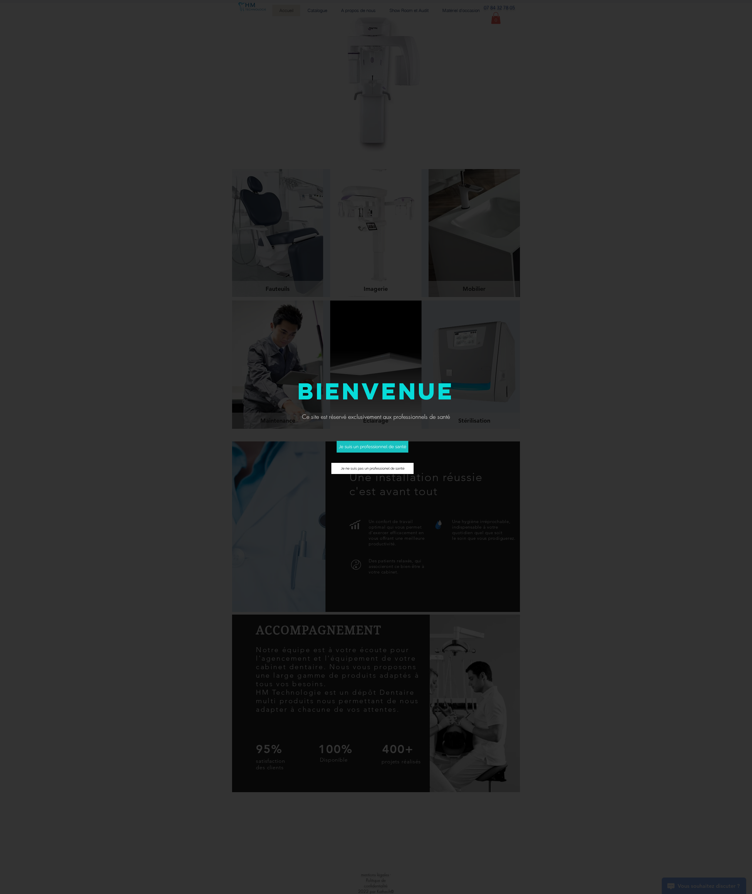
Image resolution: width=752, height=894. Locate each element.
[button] (372, 447)
